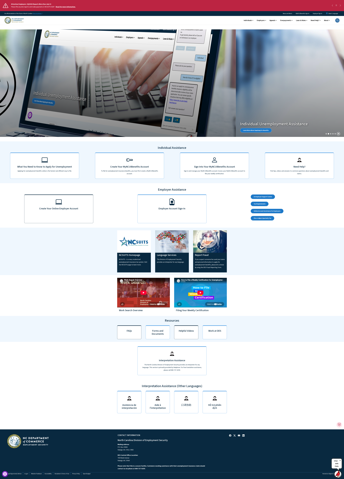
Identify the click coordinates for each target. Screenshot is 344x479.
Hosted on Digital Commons (330, 369)
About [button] (326, 20)
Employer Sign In (317, 14)
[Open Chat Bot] (338, 474)
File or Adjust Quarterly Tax (262, 113)
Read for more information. (66, 7)
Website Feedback (36, 369)
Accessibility (48, 369)
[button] (337, 20)
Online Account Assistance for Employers (267, 106)
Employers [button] (261, 20)
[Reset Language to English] (327, 13)
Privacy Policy (76, 369)
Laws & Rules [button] (301, 20)
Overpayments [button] (285, 20)
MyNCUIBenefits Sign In (302, 14)
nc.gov (26, 369)
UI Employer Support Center (263, 92)
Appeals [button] (272, 20)
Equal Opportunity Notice (14, 369)
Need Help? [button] (315, 20)
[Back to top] (339, 320)
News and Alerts (287, 14)
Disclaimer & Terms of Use (62, 369)
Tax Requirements (260, 99)
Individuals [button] (248, 20)
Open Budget (87, 369)
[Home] (14, 18)
